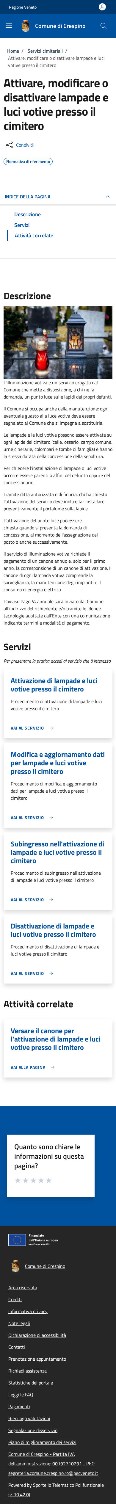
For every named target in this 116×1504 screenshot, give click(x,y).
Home (13, 50)
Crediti (15, 1299)
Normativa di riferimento (28, 160)
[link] (33, 728)
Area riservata (22, 1287)
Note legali (19, 1323)
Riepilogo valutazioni (29, 1418)
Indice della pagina (28, 196)
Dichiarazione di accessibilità (37, 1335)
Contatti (16, 1347)
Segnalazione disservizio (32, 1430)
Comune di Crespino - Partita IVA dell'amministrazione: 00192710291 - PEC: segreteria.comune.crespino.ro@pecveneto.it (53, 1463)
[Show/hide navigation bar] (9, 25)
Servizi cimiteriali (45, 50)
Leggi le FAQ (20, 1394)
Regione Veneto (23, 7)
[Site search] (103, 25)
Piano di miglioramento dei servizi (42, 1442)
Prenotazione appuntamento (37, 1358)
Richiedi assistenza (27, 1370)
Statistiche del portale (30, 1382)
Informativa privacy (28, 1311)
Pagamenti (19, 1406)
